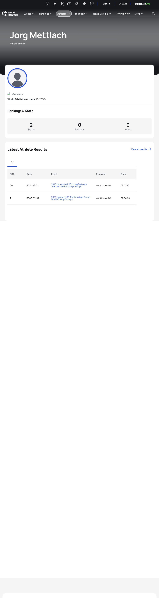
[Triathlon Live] (142, 3)
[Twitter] (62, 4)
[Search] (153, 13)
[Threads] (77, 4)
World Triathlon (10, 13)
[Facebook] (55, 4)
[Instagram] (47, 4)
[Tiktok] (84, 4)
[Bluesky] (92, 4)
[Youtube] (69, 3)
